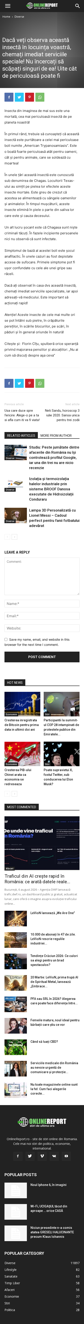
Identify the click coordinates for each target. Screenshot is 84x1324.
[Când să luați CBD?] (15, 1047)
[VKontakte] (54, 1156)
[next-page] (14, 537)
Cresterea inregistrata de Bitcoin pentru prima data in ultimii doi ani (21, 724)
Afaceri (9, 868)
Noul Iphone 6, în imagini (48, 1185)
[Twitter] (19, 97)
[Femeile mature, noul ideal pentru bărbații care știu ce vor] (15, 1026)
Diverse (19, 17)
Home (6, 17)
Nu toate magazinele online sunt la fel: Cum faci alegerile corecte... (54, 1089)
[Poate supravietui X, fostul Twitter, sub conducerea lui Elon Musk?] (62, 754)
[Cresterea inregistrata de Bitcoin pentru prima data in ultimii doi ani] (22, 704)
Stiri (47, 714)
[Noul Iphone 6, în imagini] (15, 1190)
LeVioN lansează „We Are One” (52, 913)
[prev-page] (7, 537)
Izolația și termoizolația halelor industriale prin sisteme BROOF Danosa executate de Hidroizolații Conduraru (51, 488)
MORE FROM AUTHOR (56, 435)
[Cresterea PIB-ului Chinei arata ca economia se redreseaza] (22, 754)
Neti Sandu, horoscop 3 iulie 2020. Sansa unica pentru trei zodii (62, 415)
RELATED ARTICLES (21, 435)
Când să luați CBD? (44, 1041)
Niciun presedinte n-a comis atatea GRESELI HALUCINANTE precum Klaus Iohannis (52, 1232)
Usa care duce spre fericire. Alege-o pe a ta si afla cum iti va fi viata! (22, 415)
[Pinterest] (29, 97)
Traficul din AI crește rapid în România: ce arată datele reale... (37, 878)
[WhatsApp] (39, 97)
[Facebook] (8, 97)
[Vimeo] (42, 1156)
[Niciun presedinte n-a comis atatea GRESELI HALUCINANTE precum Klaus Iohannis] (15, 1233)
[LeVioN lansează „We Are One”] (15, 918)
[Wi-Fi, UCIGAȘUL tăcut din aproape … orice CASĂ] (15, 1212)
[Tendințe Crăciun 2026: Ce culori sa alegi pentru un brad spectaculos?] (15, 961)
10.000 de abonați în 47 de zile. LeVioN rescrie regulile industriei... (53, 939)
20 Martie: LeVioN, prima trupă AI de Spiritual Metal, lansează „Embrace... (54, 982)
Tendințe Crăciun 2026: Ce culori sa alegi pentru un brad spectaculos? (54, 960)
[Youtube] (66, 1156)
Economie (11, 714)
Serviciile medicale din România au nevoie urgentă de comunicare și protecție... (54, 1067)
